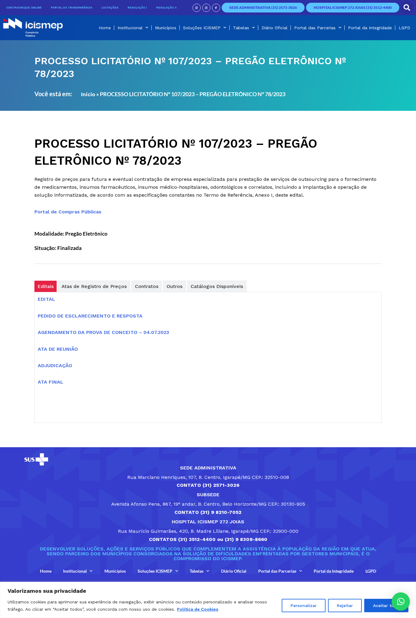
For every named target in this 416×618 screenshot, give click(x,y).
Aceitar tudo (386, 605)
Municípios (165, 27)
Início (88, 94)
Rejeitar (345, 605)
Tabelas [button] (241, 27)
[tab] (45, 286)
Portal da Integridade (370, 27)
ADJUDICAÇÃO (55, 365)
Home (105, 27)
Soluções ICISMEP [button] (201, 27)
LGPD (404, 27)
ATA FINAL (50, 382)
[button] (407, 8)
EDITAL (46, 299)
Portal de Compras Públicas (67, 212)
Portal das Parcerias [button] (315, 27)
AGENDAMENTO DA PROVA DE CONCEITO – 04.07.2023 (103, 332)
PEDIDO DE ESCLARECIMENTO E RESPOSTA (90, 316)
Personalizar (304, 605)
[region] (208, 600)
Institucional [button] (130, 27)
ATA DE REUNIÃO (58, 349)
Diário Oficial (274, 27)
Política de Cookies (197, 609)
